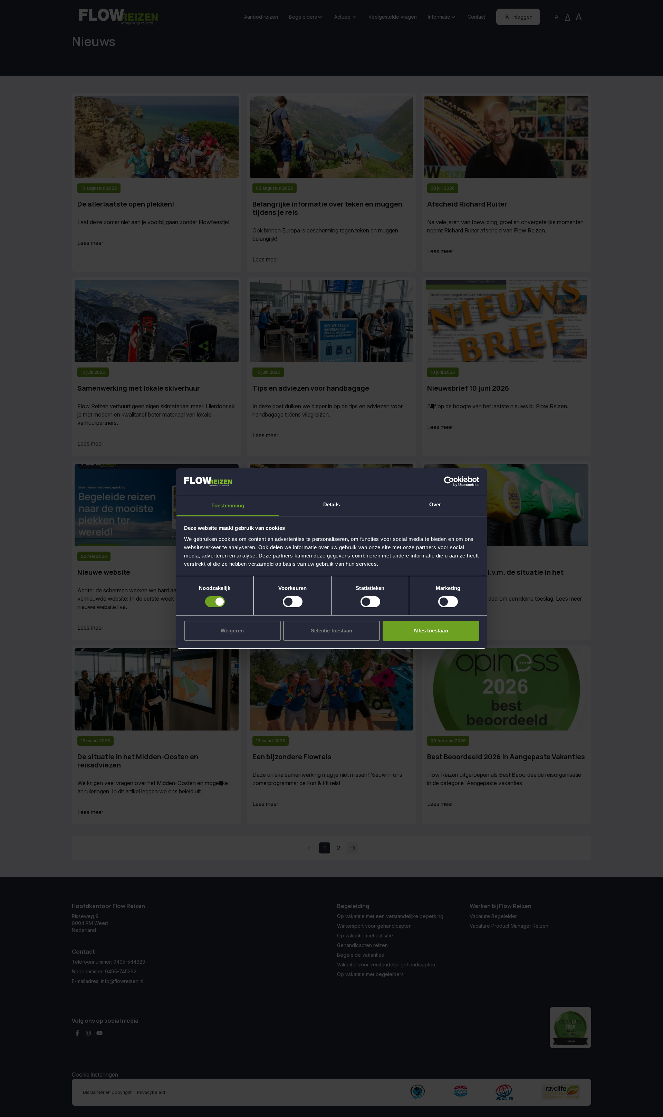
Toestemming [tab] (227, 505)
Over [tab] (435, 504)
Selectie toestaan (332, 630)
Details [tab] (331, 504)
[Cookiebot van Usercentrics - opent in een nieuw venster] (449, 481)
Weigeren (232, 630)
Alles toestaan (430, 630)
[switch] (292, 601)
